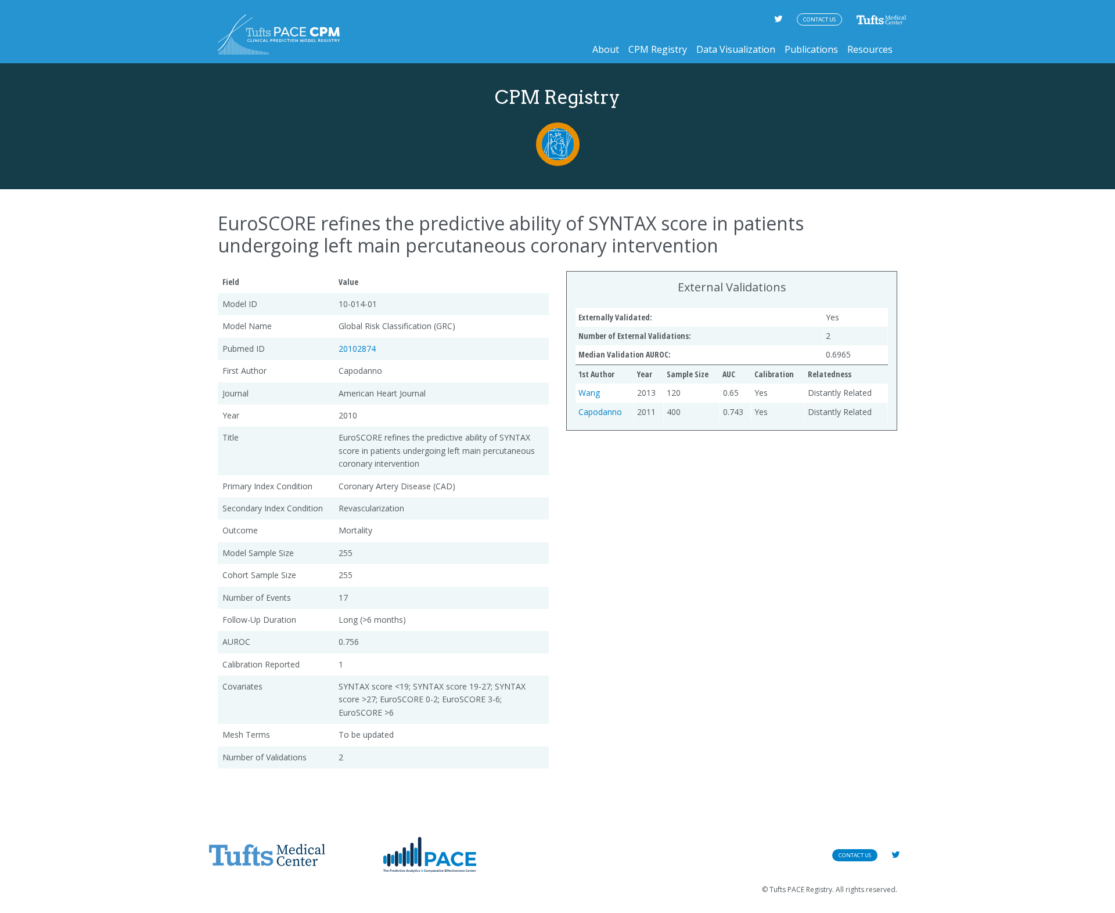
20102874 (357, 348)
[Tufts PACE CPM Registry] (279, 34)
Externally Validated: (615, 317)
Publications (811, 49)
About (605, 49)
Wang (589, 392)
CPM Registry (657, 49)
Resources (870, 49)
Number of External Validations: (634, 335)
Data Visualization (735, 49)
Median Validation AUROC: (624, 354)
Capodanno (600, 411)
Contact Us (819, 19)
